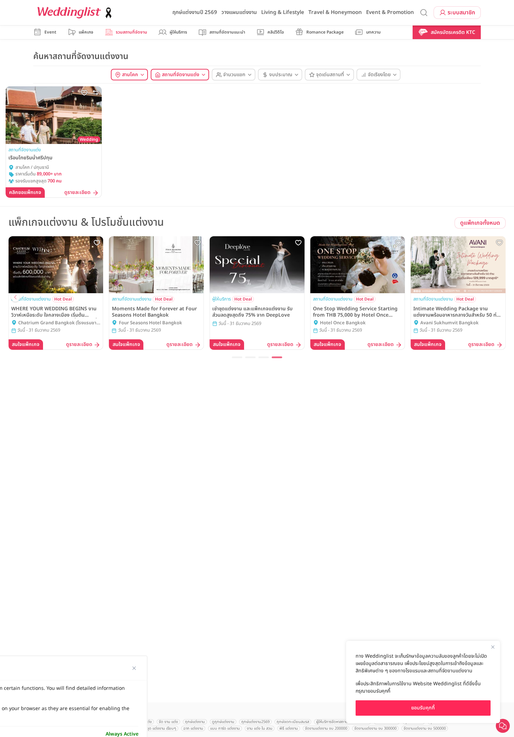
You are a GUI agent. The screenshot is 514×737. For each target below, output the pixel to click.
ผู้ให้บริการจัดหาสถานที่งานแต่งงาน (342, 721)
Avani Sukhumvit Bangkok (449, 323)
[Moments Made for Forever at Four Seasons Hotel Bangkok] (156, 264)
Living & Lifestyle (282, 12)
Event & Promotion (390, 12)
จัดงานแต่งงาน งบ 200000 (326, 728)
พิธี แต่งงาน (288, 728)
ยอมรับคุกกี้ (423, 707)
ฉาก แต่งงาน (193, 728)
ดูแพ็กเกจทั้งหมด (480, 223)
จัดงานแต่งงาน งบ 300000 (375, 728)
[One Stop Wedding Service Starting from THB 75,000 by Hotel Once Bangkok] (357, 264)
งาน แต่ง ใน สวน (259, 728)
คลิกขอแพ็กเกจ (25, 192)
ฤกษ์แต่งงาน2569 (255, 721)
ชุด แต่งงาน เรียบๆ (161, 728)
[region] (423, 682)
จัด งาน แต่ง (168, 721)
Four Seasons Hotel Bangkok (150, 323)
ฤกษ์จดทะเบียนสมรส (293, 721)
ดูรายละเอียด (77, 192)
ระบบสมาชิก (461, 12)
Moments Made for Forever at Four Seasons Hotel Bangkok (154, 312)
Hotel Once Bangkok (343, 323)
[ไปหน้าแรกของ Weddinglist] (76, 13)
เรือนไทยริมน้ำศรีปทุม (30, 158)
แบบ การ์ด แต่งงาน (225, 728)
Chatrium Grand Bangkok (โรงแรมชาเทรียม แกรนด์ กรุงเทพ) (57, 323)
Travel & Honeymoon (335, 12)
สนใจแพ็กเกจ (26, 344)
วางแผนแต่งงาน (239, 12)
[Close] (492, 647)
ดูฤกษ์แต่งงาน (223, 721)
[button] (237, 357)
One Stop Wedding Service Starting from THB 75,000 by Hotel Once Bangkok (355, 312)
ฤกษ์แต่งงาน (195, 721)
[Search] (424, 13)
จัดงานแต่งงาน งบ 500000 (425, 728)
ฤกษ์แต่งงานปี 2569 (194, 12)
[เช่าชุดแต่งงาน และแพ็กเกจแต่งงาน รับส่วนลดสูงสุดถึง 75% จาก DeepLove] (257, 264)
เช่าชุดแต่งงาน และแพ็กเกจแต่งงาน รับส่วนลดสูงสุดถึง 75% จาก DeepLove (252, 312)
